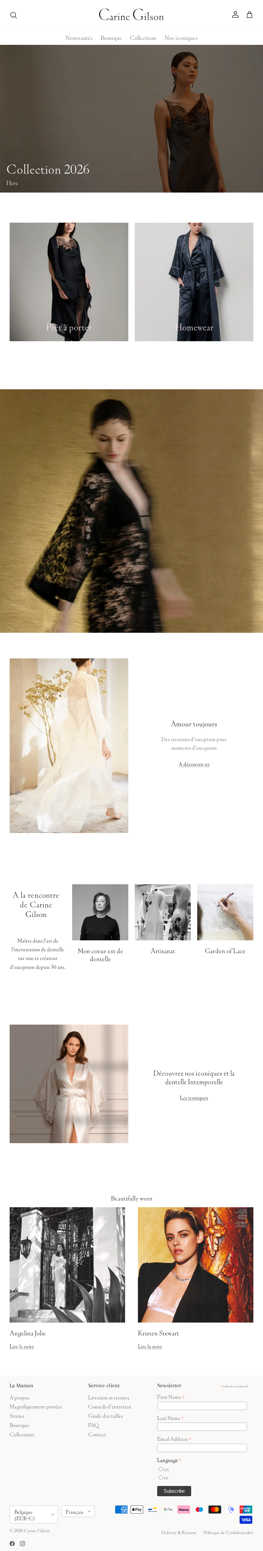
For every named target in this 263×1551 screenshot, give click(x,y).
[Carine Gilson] (132, 14)
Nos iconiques (181, 36)
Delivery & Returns (178, 1531)
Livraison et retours (108, 1397)
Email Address (174, 1438)
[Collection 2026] (131, 119)
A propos (19, 1397)
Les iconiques (194, 1097)
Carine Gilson (36, 1529)
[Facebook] (12, 1543)
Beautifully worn (131, 1197)
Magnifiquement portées (36, 1406)
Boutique (111, 36)
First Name (170, 1396)
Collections (143, 36)
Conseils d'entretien (109, 1406)
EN (166, 1469)
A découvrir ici (194, 763)
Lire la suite (22, 1345)
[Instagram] (22, 1543)
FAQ (93, 1424)
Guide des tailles (105, 1415)
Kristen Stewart (158, 1332)
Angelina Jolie (28, 1332)
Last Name (170, 1417)
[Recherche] (13, 14)
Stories (17, 1415)
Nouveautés (79, 36)
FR (166, 1478)
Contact (97, 1434)
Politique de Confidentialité (228, 1531)
